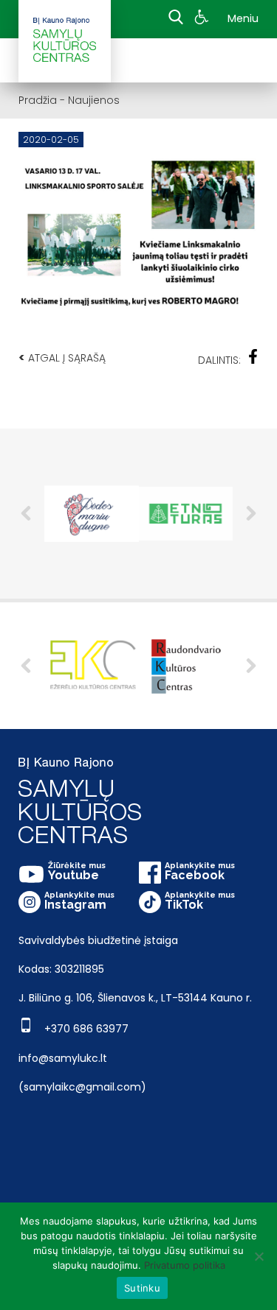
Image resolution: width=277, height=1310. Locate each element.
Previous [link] (25, 513)
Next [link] (251, 513)
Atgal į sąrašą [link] (62, 357)
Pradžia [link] (37, 100)
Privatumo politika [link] (184, 1265)
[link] (203, 19)
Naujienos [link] (94, 100)
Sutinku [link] (142, 1288)
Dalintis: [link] (219, 360)
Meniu (243, 18)
